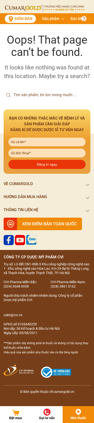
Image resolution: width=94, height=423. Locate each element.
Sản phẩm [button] (51, 18)
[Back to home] (44, 8)
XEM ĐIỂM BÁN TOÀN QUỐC (49, 223)
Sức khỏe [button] (78, 18)
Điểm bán (23, 18)
